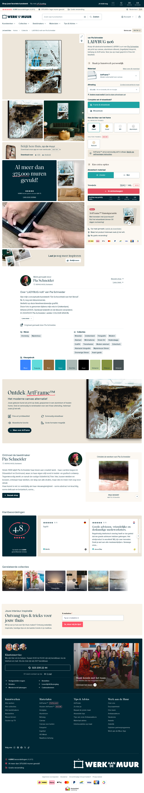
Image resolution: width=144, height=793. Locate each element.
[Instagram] (14, 747)
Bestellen (45, 681)
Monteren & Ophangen (18, 687)
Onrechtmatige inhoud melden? (80, 777)
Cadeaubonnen (48, 687)
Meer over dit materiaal (131, 69)
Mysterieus (36, 336)
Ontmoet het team (84, 685)
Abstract (78, 340)
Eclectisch (116, 344)
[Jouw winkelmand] (139, 17)
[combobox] (62, 17)
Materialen (53, 23)
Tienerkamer (88, 344)
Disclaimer (64, 777)
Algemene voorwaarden (50, 777)
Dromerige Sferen (82, 352)
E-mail (49, 674)
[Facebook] (21, 747)
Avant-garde (97, 352)
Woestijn (78, 336)
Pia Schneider (97, 38)
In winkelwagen (115, 191)
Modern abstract (102, 344)
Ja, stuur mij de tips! (72, 624)
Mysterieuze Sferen (101, 348)
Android (48, 155)
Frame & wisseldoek (101, 105)
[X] (25, 747)
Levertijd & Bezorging (50, 684)
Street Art (101, 340)
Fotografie (102, 336)
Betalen (12, 684)
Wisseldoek (98, 111)
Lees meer (117, 282)
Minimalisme (89, 340)
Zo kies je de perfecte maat (130, 85)
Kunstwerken (7, 23)
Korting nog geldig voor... (113, 198)
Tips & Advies (69, 23)
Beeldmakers (38, 23)
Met (128, 175)
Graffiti (77, 344)
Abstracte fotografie (82, 348)
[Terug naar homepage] (17, 16)
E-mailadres (67, 613)
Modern (112, 336)
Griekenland (90, 336)
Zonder (102, 175)
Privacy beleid (97, 777)
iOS (38, 155)
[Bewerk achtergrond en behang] (82, 41)
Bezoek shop (116, 279)
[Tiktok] (28, 747)
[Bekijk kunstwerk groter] (82, 36)
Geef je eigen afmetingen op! (108, 95)
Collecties (23, 23)
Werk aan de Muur (118, 699)
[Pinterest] (18, 747)
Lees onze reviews (29, 197)
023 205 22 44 (39, 667)
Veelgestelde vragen (17, 681)
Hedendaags (113, 340)
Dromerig (25, 336)
